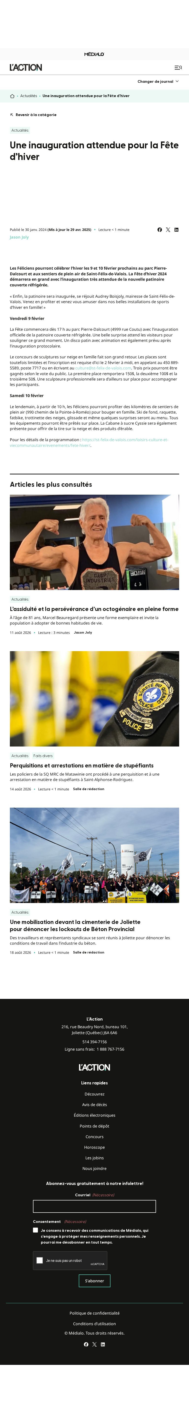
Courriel (94, 1195)
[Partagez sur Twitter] (168, 229)
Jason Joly (19, 237)
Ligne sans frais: (94, 1049)
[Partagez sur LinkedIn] (176, 229)
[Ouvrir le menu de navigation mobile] (179, 67)
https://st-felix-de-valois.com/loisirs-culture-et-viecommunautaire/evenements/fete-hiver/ (89, 442)
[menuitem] (158, 81)
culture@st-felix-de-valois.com (103, 368)
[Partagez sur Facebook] (159, 229)
